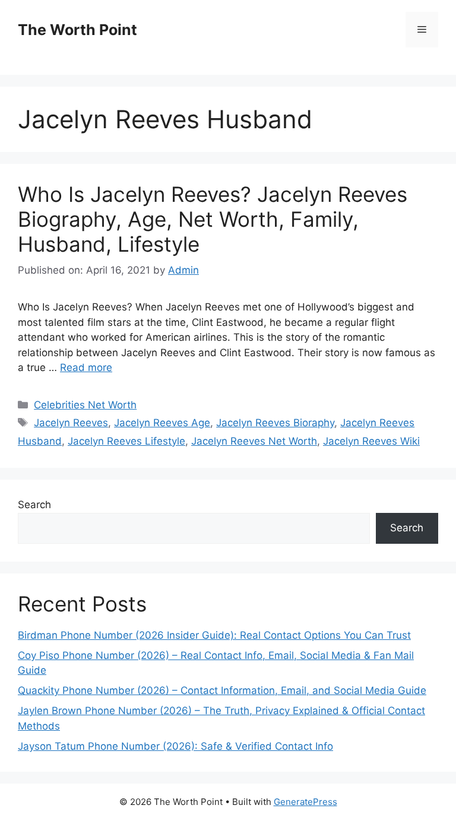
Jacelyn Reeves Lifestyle (126, 441)
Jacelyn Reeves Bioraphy (275, 423)
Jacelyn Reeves (71, 423)
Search (34, 505)
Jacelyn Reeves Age (162, 423)
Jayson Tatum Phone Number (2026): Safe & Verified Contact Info (175, 746)
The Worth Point (77, 30)
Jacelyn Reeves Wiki (371, 441)
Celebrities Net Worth (85, 405)
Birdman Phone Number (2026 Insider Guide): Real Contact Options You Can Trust (214, 635)
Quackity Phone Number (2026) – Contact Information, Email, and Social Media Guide (222, 690)
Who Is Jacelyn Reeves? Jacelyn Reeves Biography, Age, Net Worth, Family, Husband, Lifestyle (212, 219)
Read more (86, 367)
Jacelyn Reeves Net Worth (254, 441)
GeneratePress (305, 801)
